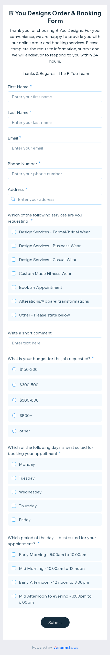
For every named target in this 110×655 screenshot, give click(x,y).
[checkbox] (55, 233)
